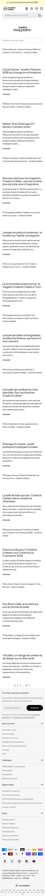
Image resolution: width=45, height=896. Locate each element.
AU (3, 890)
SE (31, 892)
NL (16, 892)
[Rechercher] (39, 15)
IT (8, 892)
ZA (22, 894)
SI (35, 892)
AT (6, 890)
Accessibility (24, 885)
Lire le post (6, 94)
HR (42, 890)
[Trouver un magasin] (26, 8)
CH (14, 890)
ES (30, 890)
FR (34, 890)
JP (12, 892)
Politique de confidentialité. (24, 717)
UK (39, 892)
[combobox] (22, 15)
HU (1, 892)
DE (22, 890)
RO (24, 892)
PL (20, 892)
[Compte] (31, 8)
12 (26, 685)
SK (28, 892)
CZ (18, 890)
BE (10, 890)
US (43, 892)
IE (5, 892)
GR (38, 890)
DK (26, 890)
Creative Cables (14, 870)
